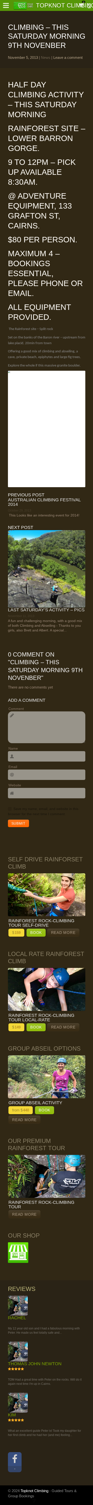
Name (13, 748)
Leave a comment (68, 57)
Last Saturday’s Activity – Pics (46, 609)
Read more (63, 932)
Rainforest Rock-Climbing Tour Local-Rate (41, 1017)
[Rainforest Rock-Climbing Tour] (46, 1176)
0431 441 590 (87, 6)
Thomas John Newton (35, 1478)
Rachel (17, 1375)
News (45, 57)
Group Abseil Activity (35, 1103)
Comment (16, 709)
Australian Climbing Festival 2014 (44, 502)
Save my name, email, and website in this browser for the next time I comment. (43, 811)
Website (14, 785)
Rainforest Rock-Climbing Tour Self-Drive (41, 922)
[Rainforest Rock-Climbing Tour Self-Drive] (46, 894)
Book (36, 932)
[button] (6, 5)
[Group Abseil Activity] (46, 1076)
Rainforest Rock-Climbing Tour (41, 1204)
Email (12, 767)
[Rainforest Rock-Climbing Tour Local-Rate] (46, 989)
